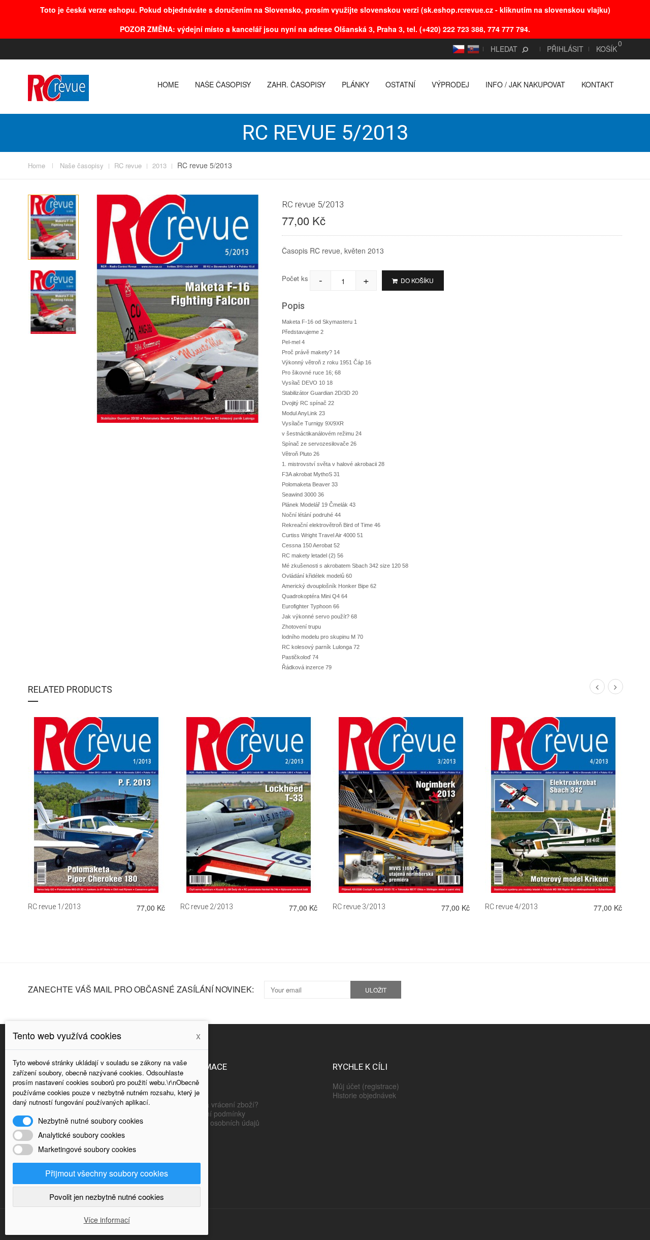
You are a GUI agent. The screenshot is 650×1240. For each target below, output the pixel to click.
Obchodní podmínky (212, 1113)
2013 (159, 165)
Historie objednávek (364, 1095)
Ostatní (400, 84)
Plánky (355, 84)
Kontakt (597, 84)
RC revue (128, 165)
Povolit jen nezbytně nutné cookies (106, 1196)
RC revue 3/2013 (359, 907)
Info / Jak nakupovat (525, 84)
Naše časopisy (223, 84)
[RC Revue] (58, 87)
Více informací (107, 1220)
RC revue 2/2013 (206, 907)
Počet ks (295, 278)
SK (471, 49)
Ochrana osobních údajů (219, 1123)
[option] (53, 227)
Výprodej (450, 84)
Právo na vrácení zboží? (219, 1104)
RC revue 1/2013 (54, 907)
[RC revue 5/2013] (53, 227)
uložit (375, 989)
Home (168, 84)
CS (457, 49)
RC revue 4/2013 (511, 907)
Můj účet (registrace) (366, 1086)
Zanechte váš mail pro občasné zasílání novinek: (141, 989)
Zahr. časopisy (296, 84)
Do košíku (416, 280)
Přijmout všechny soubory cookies (106, 1173)
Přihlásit (565, 49)
